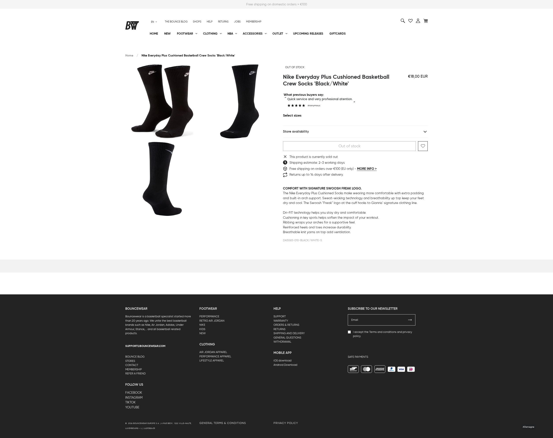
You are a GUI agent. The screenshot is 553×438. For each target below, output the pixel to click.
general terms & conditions (222, 423)
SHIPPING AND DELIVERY (289, 333)
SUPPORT (279, 316)
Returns (223, 21)
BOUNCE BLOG (135, 356)
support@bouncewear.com (145, 346)
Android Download (285, 364)
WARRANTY (280, 320)
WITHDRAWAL (282, 341)
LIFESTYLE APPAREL (211, 360)
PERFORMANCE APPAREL (215, 356)
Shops (197, 21)
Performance (135, 48)
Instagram (134, 397)
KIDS (202, 329)
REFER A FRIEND (135, 373)
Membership (253, 21)
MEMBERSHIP (133, 369)
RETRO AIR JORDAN (211, 320)
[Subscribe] (410, 320)
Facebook (133, 393)
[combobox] (154, 21)
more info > (367, 169)
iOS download (282, 360)
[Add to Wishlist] (423, 146)
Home (129, 55)
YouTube (132, 407)
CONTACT (131, 365)
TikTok (130, 402)
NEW (202, 333)
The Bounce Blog (176, 21)
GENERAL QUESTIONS (287, 337)
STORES (130, 361)
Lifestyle (233, 48)
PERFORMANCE (209, 316)
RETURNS (279, 329)
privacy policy (285, 423)
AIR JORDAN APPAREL (213, 352)
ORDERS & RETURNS (286, 324)
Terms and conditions (382, 332)
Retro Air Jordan (190, 48)
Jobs (237, 21)
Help (210, 21)
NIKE (202, 324)
